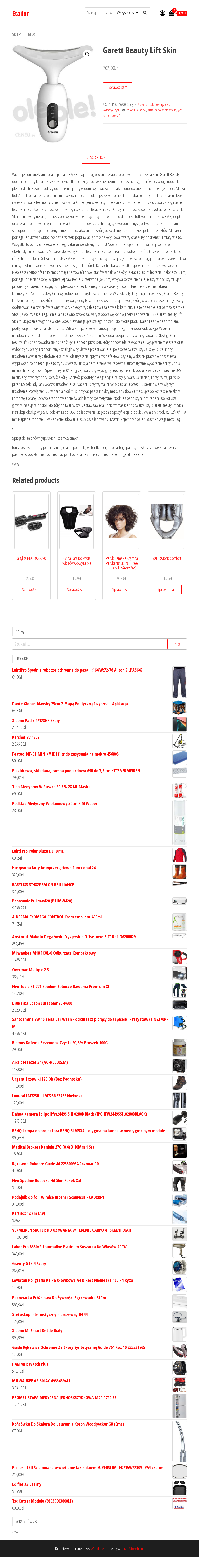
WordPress (99, 1548)
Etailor (20, 13)
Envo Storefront (133, 1548)
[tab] (100, 157)
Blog (32, 34)
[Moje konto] (162, 13)
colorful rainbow (136, 110)
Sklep (16, 34)
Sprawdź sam (117, 87)
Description (96, 157)
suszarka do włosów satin (162, 110)
